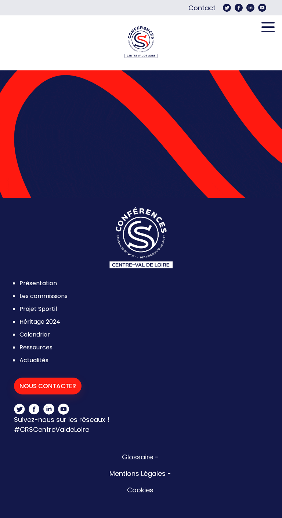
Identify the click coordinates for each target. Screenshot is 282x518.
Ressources (36, 347)
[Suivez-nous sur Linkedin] (250, 8)
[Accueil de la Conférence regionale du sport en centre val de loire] (141, 43)
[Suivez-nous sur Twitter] (227, 8)
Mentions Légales (137, 473)
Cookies (140, 490)
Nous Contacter (47, 386)
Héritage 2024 (39, 321)
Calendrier (34, 334)
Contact (202, 7)
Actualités (33, 360)
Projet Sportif (38, 309)
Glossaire (137, 457)
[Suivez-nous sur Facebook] (239, 8)
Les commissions (43, 296)
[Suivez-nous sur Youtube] (262, 8)
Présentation (38, 283)
